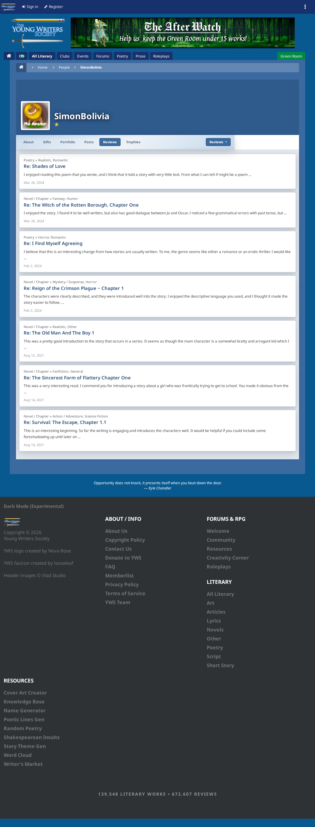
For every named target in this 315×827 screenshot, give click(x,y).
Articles (216, 611)
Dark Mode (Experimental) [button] (34, 506)
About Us (116, 531)
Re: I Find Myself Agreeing (53, 243)
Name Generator (25, 710)
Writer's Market (23, 764)
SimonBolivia (91, 67)
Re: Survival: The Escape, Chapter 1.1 (65, 422)
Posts (89, 142)
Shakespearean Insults (32, 737)
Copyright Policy (125, 539)
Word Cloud (18, 755)
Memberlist (119, 575)
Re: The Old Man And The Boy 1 (59, 333)
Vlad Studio (54, 575)
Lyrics (214, 620)
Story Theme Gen (25, 746)
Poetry (215, 647)
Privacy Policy (122, 584)
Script (214, 656)
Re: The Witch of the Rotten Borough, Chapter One (81, 205)
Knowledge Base (24, 701)
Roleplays (219, 566)
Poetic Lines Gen (24, 719)
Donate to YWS (123, 557)
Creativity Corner (228, 557)
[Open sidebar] (305, 7)
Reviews (110, 142)
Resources (219, 548)
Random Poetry (23, 728)
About (28, 142)
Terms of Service (125, 593)
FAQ (110, 566)
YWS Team (117, 602)
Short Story (220, 665)
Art (210, 602)
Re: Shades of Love (45, 166)
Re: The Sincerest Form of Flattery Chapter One (77, 377)
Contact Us (118, 548)
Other (214, 638)
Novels (215, 629)
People (64, 67)
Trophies (133, 142)
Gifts (47, 142)
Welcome (218, 531)
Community (221, 539)
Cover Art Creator (25, 692)
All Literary (220, 594)
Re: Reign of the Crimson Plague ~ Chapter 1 (74, 288)
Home (42, 67)
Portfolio (67, 142)
